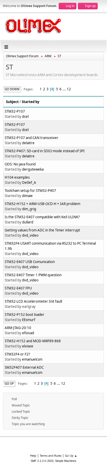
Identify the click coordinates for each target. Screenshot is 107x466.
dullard (27, 222)
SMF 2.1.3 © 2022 (42, 460)
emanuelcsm (32, 359)
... (64, 89)
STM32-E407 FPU (18, 288)
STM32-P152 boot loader (24, 314)
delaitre (28, 143)
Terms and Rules (51, 455)
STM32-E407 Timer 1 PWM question (33, 275)
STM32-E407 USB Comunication (30, 261)
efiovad (28, 333)
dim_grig (29, 209)
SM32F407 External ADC (24, 367)
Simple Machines (65, 460)
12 (69, 89)
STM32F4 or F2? (17, 354)
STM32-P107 (15, 111)
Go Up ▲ (71, 455)
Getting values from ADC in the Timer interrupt (42, 230)
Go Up (9, 383)
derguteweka (33, 169)
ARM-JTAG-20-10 (18, 327)
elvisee (27, 346)
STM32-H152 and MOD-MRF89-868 (33, 341)
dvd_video (30, 235)
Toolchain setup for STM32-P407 (30, 190)
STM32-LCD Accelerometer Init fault (33, 301)
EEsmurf (28, 319)
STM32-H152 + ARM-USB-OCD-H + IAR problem (42, 203)
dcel (25, 116)
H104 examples (17, 177)
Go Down (12, 89)
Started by (30, 101)
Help (33, 455)
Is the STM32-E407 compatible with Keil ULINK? (42, 217)
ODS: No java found (20, 164)
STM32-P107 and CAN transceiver (31, 137)
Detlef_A (29, 182)
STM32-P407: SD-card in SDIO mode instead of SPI (45, 151)
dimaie (27, 195)
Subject (12, 101)
